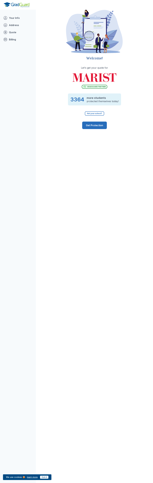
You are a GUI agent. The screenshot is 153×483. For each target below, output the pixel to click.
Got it (44, 477)
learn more (32, 477)
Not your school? (94, 113)
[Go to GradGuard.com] (17, 5)
